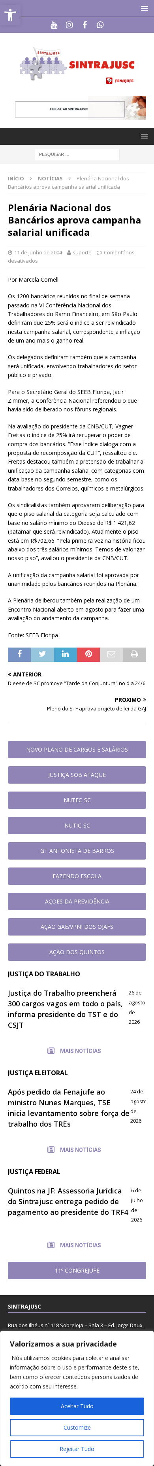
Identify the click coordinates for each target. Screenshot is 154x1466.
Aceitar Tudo (77, 1406)
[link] (10, 15)
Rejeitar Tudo (77, 1449)
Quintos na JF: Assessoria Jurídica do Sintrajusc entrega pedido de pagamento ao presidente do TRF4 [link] (68, 1201)
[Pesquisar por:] (77, 153)
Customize (77, 1427)
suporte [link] (82, 252)
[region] (77, 1398)
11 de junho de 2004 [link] (38, 252)
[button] (143, 8)
